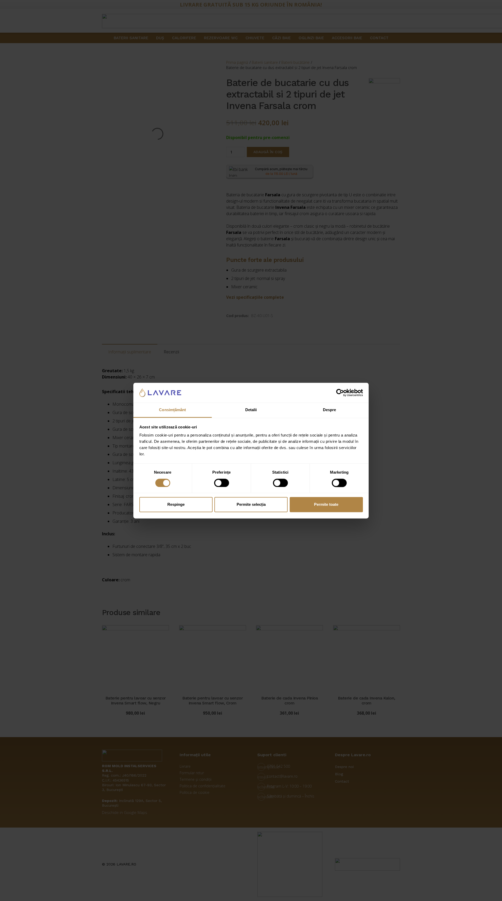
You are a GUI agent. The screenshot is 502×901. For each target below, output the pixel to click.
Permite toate (326, 504)
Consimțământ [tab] (172, 410)
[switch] (221, 483)
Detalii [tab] (251, 410)
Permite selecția (251, 504)
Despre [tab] (329, 410)
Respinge (176, 504)
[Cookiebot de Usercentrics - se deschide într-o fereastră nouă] (340, 393)
